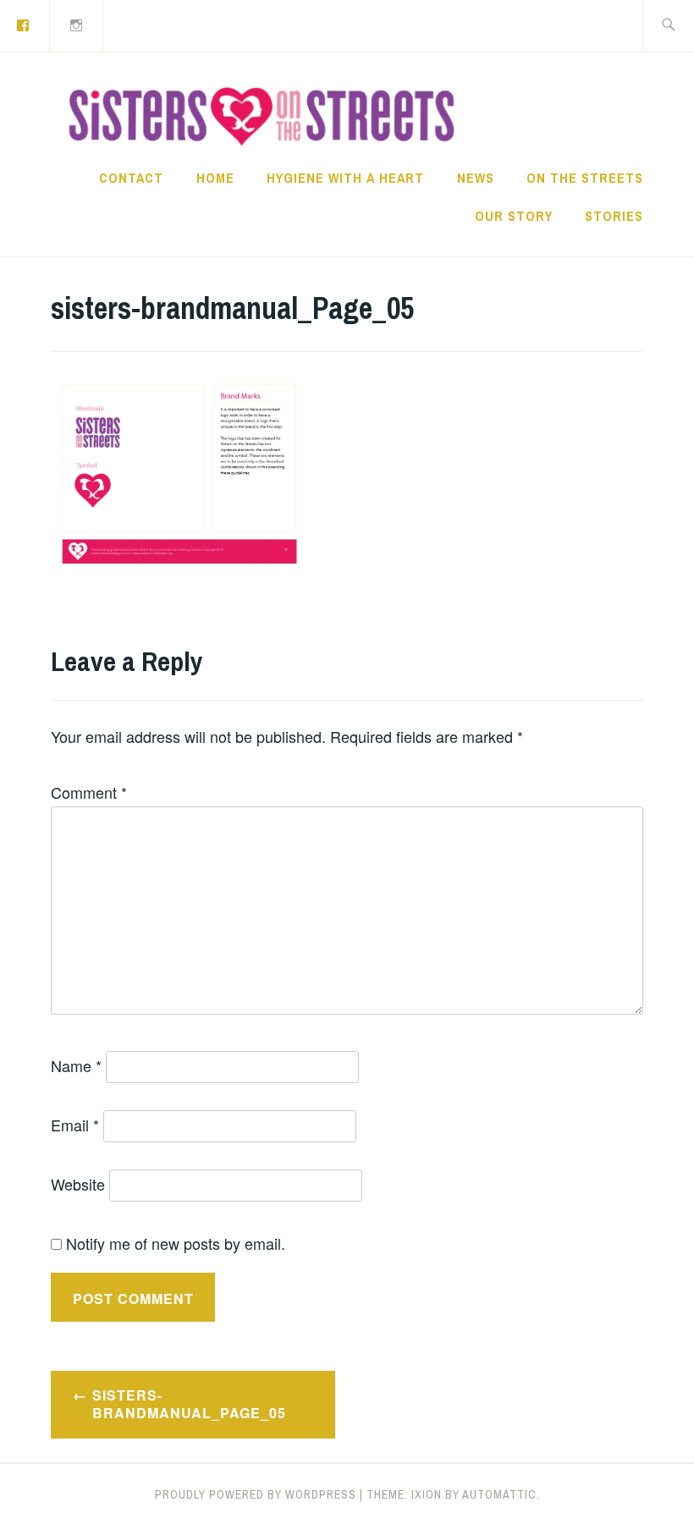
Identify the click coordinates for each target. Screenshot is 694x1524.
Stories (614, 215)
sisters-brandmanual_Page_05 (189, 1403)
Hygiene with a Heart (345, 177)
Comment (89, 792)
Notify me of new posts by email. (175, 1243)
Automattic (499, 1494)
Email (75, 1125)
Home (215, 177)
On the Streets (584, 177)
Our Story (514, 215)
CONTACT (131, 177)
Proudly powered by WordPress (255, 1494)
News (475, 177)
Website (78, 1184)
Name (76, 1065)
